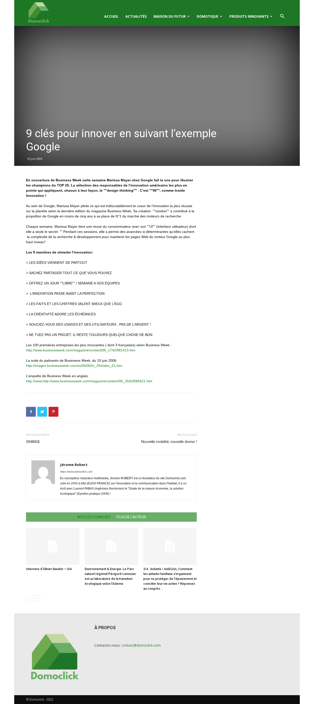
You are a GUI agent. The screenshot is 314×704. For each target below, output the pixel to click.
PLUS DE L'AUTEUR (131, 517)
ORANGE (33, 441)
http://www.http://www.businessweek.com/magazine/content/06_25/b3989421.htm (89, 381)
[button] (282, 16)
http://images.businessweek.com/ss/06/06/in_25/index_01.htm (74, 366)
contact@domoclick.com (141, 645)
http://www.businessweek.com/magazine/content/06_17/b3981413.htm (80, 350)
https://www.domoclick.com (76, 471)
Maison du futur (170, 16)
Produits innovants (249, 16)
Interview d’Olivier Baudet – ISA (49, 569)
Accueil (111, 16)
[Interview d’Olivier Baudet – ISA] (52, 546)
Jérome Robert (74, 464)
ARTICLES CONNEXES (94, 517)
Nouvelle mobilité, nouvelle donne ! (169, 441)
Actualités (136, 16)
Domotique (207, 16)
